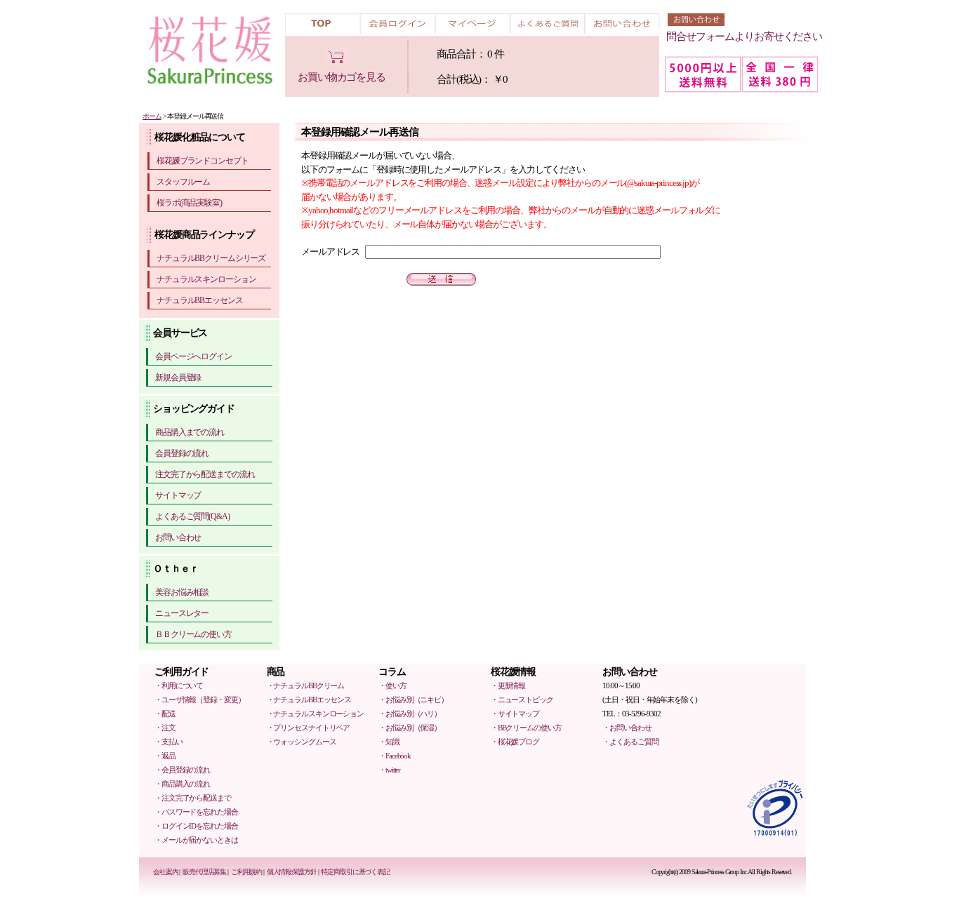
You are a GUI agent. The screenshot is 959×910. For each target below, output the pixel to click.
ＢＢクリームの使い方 (193, 634)
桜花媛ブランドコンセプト (203, 161)
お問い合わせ (178, 537)
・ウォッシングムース (301, 741)
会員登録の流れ (182, 453)
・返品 (165, 755)
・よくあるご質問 (630, 741)
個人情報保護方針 (292, 872)
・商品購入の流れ (182, 783)
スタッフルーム (183, 182)
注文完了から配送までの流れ (204, 474)
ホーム (152, 116)
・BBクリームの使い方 (526, 727)
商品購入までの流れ (189, 432)
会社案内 (165, 872)
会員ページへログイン (193, 356)
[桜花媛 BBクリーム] (212, 51)
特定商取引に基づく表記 (355, 872)
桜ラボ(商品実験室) (189, 203)
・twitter (389, 769)
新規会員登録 (178, 377)
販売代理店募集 (204, 872)
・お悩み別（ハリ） (409, 713)
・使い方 (392, 685)
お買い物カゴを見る (341, 77)
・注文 (165, 727)
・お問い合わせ (626, 727)
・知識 (388, 741)
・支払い (168, 741)
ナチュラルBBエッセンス (200, 300)
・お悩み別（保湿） (409, 727)
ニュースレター (182, 613)
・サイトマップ (515, 713)
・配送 (165, 713)
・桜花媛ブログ (515, 741)
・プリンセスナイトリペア (308, 727)
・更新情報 (508, 685)
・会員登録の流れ (182, 769)
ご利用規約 (246, 872)
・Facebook (394, 755)
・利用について (178, 685)
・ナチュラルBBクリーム (306, 685)
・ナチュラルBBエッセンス (309, 699)
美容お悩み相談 (182, 592)
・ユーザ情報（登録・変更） (199, 699)
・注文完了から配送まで (192, 798)
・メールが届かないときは (196, 840)
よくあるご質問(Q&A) (192, 516)
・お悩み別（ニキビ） (413, 699)
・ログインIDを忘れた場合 (195, 826)
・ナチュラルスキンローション (315, 713)
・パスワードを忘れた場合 (196, 812)
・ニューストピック (522, 699)
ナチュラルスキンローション (206, 279)
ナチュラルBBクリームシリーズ (211, 258)
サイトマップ (178, 495)
